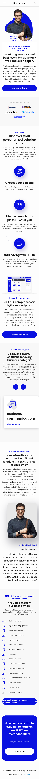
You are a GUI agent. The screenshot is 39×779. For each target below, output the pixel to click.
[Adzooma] (12, 107)
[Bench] (11, 112)
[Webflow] (19, 117)
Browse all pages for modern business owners (15, 701)
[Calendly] (28, 112)
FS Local (26, 774)
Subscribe (19, 751)
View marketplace (19, 334)
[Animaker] (26, 107)
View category (13, 424)
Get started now (19, 88)
